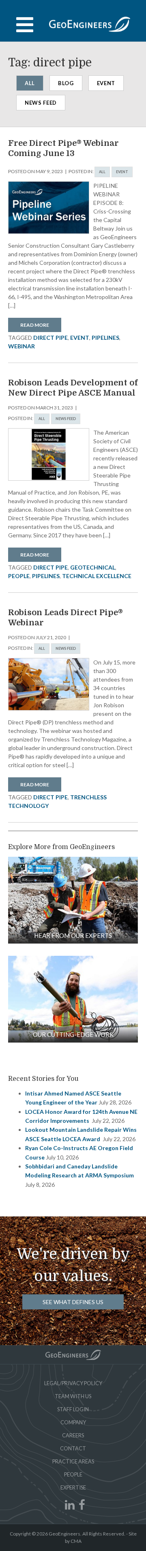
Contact (73, 1448)
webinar (21, 346)
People (73, 1474)
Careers (73, 1435)
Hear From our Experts (73, 935)
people (19, 575)
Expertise (73, 1487)
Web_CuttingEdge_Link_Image (73, 999)
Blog (66, 83)
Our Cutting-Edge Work (73, 1034)
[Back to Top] (73, 1355)
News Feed (41, 102)
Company (73, 1422)
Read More (34, 325)
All (30, 83)
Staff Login (73, 1409)
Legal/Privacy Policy (73, 1383)
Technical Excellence (96, 575)
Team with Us (73, 1396)
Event (106, 83)
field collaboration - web (73, 900)
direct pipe (50, 337)
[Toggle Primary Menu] (73, 25)
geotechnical (92, 567)
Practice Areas (73, 1461)
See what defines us (73, 1301)
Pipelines (105, 337)
